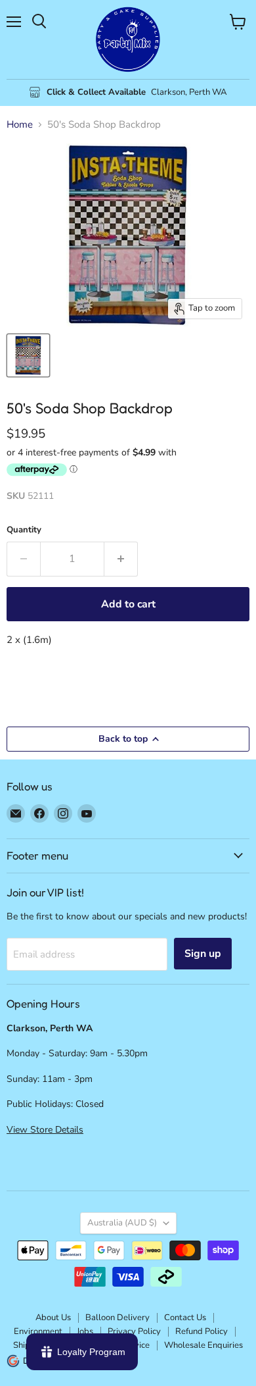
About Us (53, 1317)
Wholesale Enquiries (203, 1345)
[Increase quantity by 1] (121, 559)
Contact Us (185, 1317)
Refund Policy (201, 1331)
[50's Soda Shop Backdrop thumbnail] (28, 355)
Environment (38, 1331)
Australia (122, 1223)
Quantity (24, 530)
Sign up (202, 953)
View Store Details (45, 1129)
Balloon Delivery (117, 1317)
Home (20, 124)
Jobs (85, 1331)
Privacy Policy (134, 1331)
